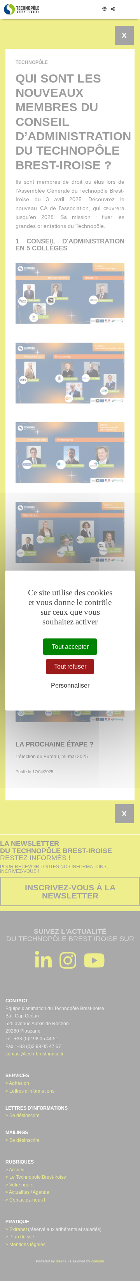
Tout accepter (70, 646)
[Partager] (112, 9)
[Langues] (104, 9)
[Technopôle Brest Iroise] (21, 9)
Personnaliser (70, 685)
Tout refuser (70, 666)
